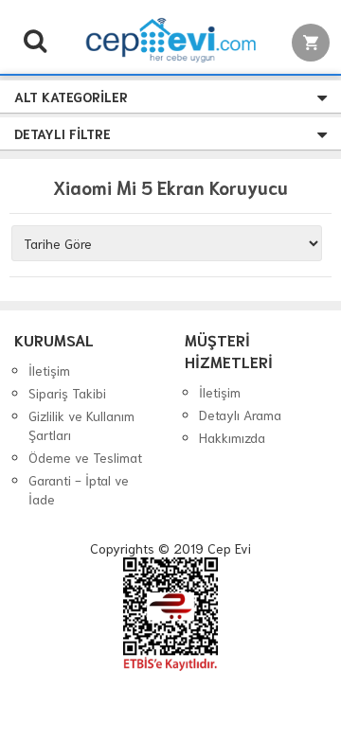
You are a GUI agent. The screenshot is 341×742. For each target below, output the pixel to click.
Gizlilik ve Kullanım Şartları (81, 425)
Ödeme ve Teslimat (85, 457)
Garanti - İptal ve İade (78, 489)
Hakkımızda (232, 437)
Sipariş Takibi (67, 392)
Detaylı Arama (240, 414)
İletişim (49, 370)
